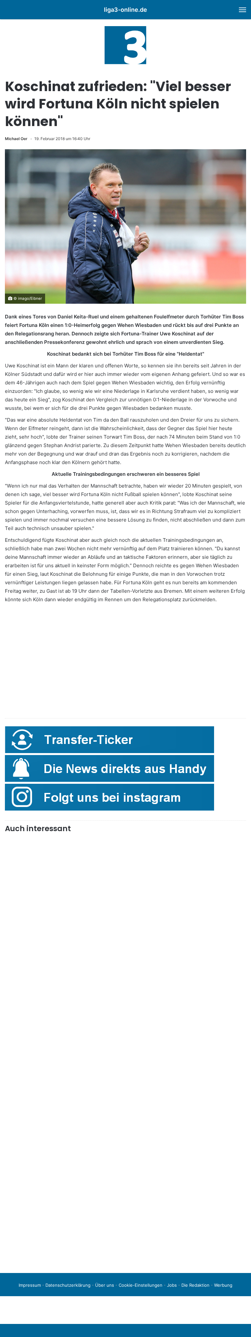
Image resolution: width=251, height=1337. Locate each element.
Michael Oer (16, 138)
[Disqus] (125, 1176)
